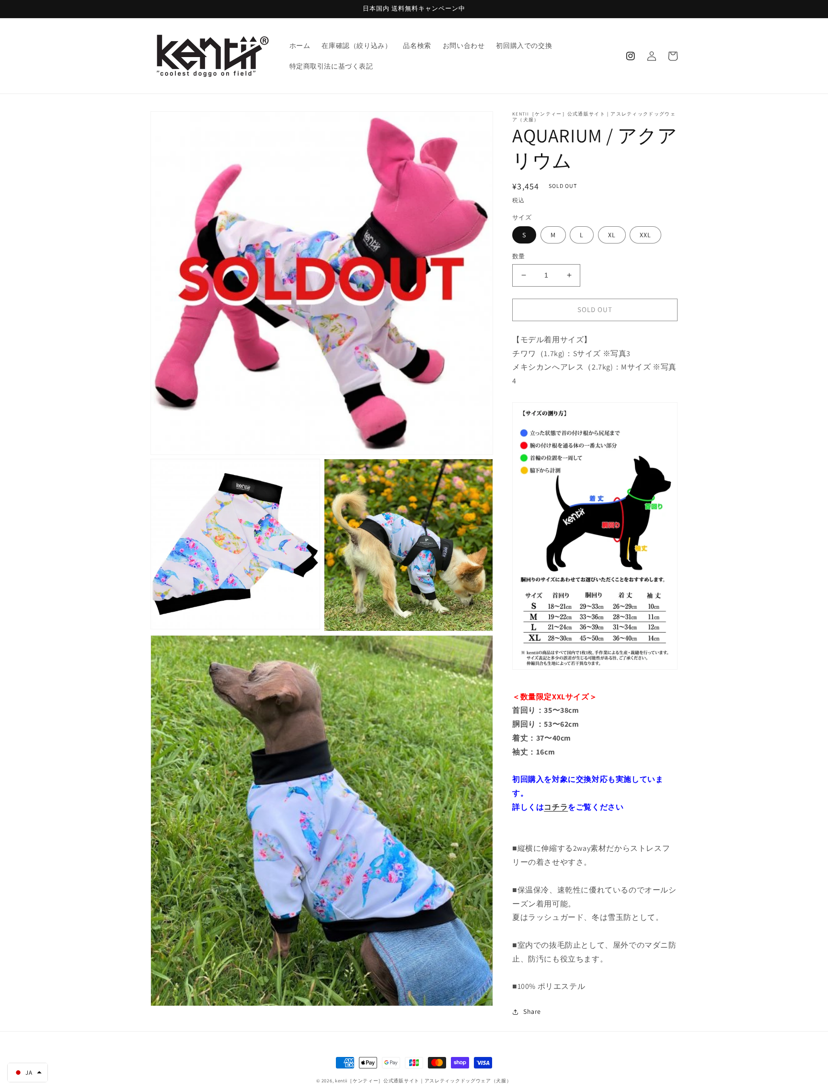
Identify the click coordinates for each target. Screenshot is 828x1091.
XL (612, 235)
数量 (518, 256)
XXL (645, 235)
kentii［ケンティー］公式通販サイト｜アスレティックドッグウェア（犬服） (423, 1081)
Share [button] (532, 1011)
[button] (27, 1072)
